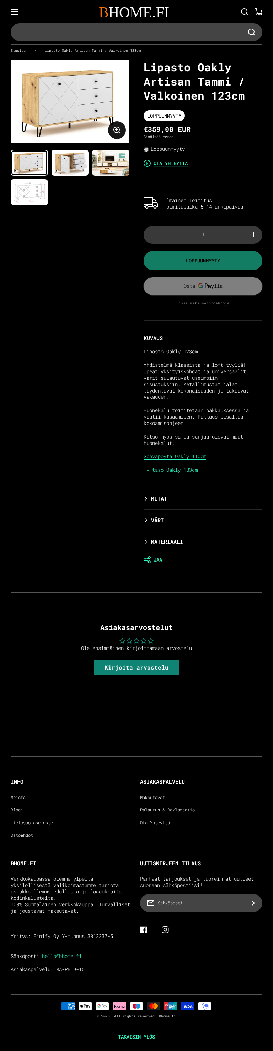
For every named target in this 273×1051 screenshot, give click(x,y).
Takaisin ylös (136, 1037)
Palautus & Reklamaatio (167, 809)
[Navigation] (14, 11)
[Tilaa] (253, 903)
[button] (203, 499)
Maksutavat (152, 797)
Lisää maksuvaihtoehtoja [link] (203, 303)
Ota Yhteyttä (155, 822)
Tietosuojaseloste (32, 822)
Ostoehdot (22, 835)
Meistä (18, 797)
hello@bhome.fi (62, 956)
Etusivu (18, 50)
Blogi (17, 809)
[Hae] (244, 12)
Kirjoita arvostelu (136, 667)
